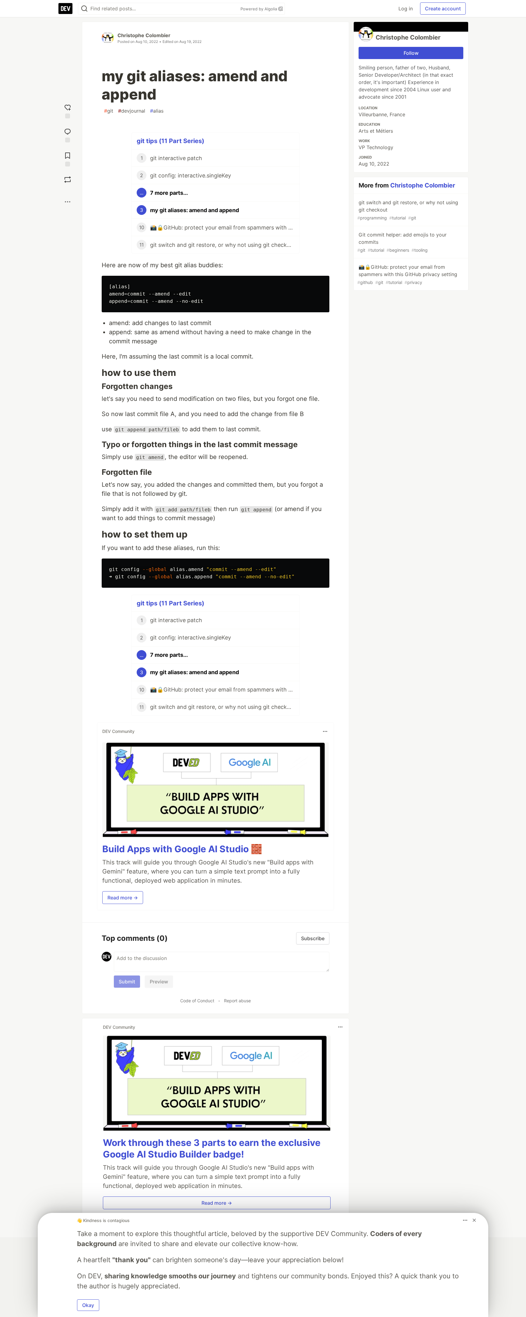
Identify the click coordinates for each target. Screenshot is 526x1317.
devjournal (131, 111)
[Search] (84, 8)
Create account (443, 8)
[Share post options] (67, 202)
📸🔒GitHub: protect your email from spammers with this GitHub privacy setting (407, 274)
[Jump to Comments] (67, 134)
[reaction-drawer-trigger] (67, 110)
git (108, 111)
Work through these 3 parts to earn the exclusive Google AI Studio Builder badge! (212, 1148)
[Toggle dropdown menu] (325, 731)
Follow (411, 53)
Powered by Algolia (259, 8)
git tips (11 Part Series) (170, 141)
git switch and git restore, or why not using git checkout (407, 209)
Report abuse (237, 1000)
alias (156, 111)
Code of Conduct (197, 1000)
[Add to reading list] (67, 158)
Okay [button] (88, 1305)
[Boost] (67, 179)
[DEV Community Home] (65, 8)
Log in (405, 8)
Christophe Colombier (143, 35)
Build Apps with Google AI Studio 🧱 (182, 848)
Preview (159, 982)
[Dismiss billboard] (474, 1220)
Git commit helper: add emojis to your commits (402, 242)
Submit (127, 982)
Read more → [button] (122, 898)
